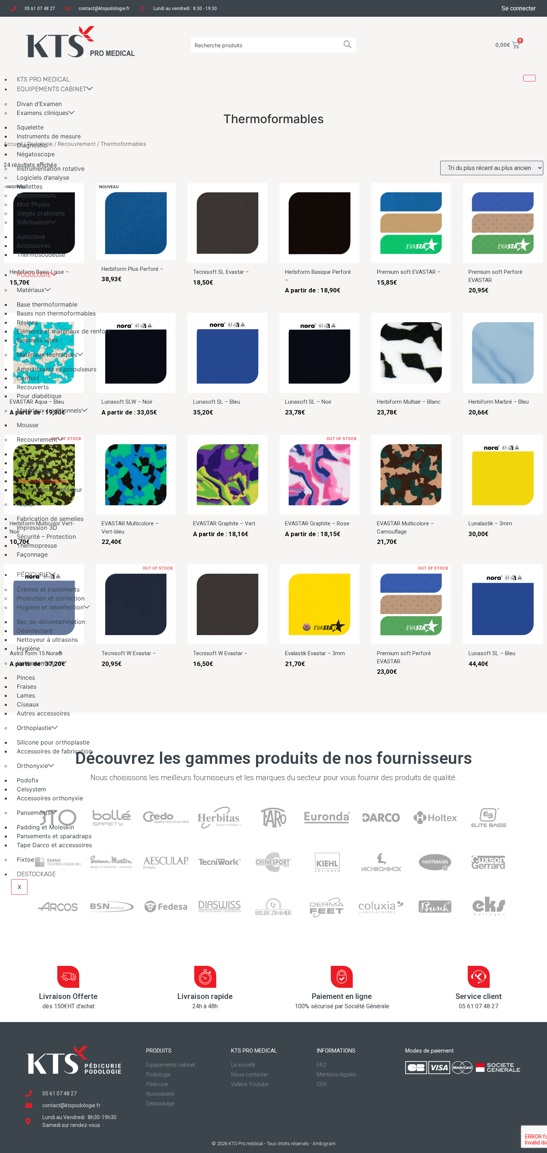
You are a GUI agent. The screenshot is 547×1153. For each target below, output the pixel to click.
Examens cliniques (42, 112)
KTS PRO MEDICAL (43, 79)
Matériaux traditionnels (49, 410)
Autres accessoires (43, 713)
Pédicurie (33, 574)
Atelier (26, 504)
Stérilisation (33, 222)
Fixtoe (25, 859)
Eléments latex (37, 340)
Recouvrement (37, 439)
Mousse (27, 425)
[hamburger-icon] (529, 78)
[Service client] (479, 977)
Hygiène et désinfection (50, 607)
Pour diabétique (39, 396)
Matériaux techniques (47, 354)
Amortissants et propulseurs (56, 369)
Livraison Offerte (68, 996)
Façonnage (32, 554)
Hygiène (28, 648)
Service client (478, 996)
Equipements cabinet (51, 89)
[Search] (347, 45)
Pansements (34, 812)
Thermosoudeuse (41, 254)
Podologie (34, 274)
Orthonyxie (32, 765)
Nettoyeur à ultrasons (47, 639)
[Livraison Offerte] (68, 977)
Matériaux (31, 290)
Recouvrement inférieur (49, 489)
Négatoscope (36, 154)
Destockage (36, 874)
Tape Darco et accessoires (54, 845)
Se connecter (519, 8)
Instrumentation (39, 663)
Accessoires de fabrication (54, 751)
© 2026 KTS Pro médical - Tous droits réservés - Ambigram (274, 1143)
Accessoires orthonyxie (50, 798)
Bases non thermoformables (56, 313)
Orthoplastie (34, 727)
